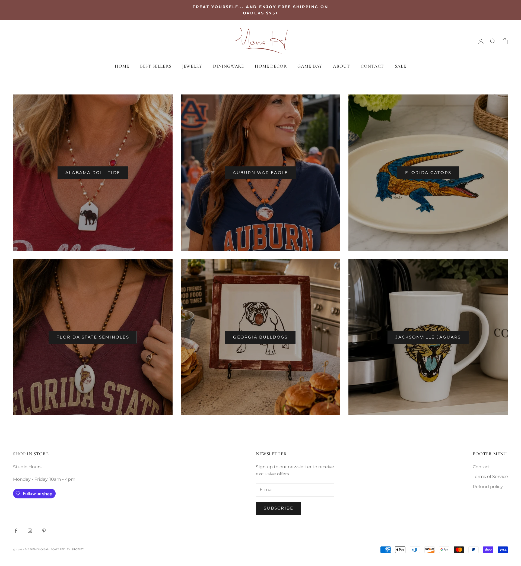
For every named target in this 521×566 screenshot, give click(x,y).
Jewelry (192, 66)
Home (122, 66)
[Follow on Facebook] (15, 530)
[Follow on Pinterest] (44, 530)
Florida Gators (428, 172)
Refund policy (488, 486)
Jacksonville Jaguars (428, 337)
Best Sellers (155, 66)
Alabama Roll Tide (92, 172)
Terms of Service (490, 476)
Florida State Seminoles (92, 337)
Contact (372, 66)
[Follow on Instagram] (30, 530)
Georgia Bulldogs (260, 337)
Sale (400, 66)
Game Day (309, 66)
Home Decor (271, 66)
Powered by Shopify (67, 549)
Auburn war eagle (260, 172)
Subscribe (278, 508)
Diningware (228, 66)
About (341, 66)
